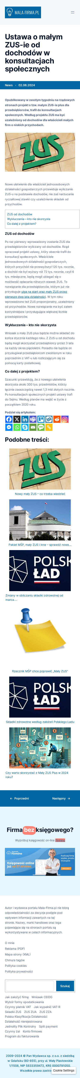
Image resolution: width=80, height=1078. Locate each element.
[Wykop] (49, 419)
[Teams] (33, 419)
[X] (17, 419)
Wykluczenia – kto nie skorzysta (28, 219)
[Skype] (25, 427)
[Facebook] (9, 419)
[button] (63, 1070)
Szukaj (65, 986)
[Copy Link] (49, 427)
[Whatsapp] (17, 427)
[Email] (33, 427)
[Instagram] (65, 419)
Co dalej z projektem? (21, 223)
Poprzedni (21, 798)
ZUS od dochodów (19, 214)
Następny (59, 798)
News (9, 85)
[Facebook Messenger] (9, 427)
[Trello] (41, 419)
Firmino (60, 840)
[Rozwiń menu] (72, 12)
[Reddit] (57, 419)
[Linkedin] (25, 419)
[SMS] (41, 427)
